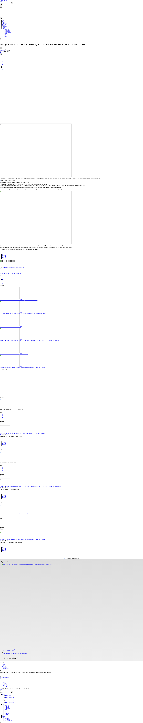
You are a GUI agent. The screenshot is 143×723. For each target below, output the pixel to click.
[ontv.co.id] (2, 1)
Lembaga (17, 267)
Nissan (3, 12)
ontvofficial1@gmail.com (4, 677)
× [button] (0, 690)
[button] (12, 3)
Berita (1, 41)
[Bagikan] (1, 54)
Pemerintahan (4, 667)
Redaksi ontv (2, 50)
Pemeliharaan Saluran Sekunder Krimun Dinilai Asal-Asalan (10, 327)
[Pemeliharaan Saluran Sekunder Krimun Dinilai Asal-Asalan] (10, 326)
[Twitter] (3, 63)
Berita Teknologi (5, 10)
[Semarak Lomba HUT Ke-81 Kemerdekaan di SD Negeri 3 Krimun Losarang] (10, 353)
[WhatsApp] (2, 67)
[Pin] (3, 66)
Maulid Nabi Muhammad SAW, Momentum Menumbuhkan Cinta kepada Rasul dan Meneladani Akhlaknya (19, 300)
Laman (3, 717)
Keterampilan (12, 267)
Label (3, 704)
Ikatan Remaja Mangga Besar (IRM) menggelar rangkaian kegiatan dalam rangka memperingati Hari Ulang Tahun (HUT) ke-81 (22, 367)
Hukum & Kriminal (5, 668)
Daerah (3, 664)
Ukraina (3, 15)
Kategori (3, 694)
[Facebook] (2, 62)
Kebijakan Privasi (5, 686)
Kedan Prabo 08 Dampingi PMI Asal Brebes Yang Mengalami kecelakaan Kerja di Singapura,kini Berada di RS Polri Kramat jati (23, 313)
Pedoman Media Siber (6, 685)
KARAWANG (4, 267)
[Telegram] (2, 64)
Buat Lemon (6, 713)
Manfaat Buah (4, 8)
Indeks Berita (4, 684)
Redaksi (3, 682)
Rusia (3, 14)
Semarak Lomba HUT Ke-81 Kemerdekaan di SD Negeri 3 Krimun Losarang (14, 354)
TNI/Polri (4, 666)
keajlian (8, 267)
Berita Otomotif (5, 9)
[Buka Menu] (1, 7)
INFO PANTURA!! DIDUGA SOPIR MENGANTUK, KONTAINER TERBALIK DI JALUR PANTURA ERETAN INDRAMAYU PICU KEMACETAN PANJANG (30, 340)
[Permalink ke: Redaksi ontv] (1, 48)
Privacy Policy (4, 683)
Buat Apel (6, 714)
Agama (21, 299)
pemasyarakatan (21, 267)
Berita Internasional (5, 11)
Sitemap (3, 716)
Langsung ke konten (3, 0)
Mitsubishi (4, 13)
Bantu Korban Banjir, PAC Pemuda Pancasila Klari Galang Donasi (15, 653)
